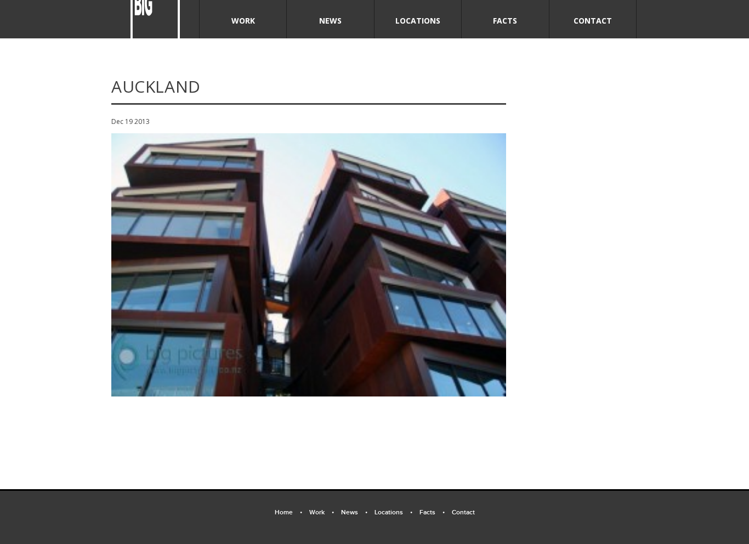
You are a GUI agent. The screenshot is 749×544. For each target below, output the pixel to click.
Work (243, 20)
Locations (417, 20)
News (330, 20)
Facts (505, 20)
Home (288, 512)
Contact (593, 20)
